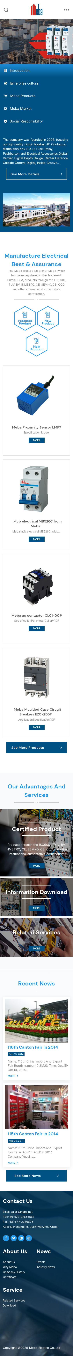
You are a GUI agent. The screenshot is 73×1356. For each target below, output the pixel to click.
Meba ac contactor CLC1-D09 (36, 615)
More (11, 1076)
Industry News (46, 1267)
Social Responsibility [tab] (26, 121)
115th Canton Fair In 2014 (33, 1133)
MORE (36, 440)
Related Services (14, 1300)
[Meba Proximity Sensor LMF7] (36, 394)
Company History (14, 1272)
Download (9, 1305)
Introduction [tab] (20, 71)
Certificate (10, 1277)
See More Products (27, 747)
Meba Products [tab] (22, 96)
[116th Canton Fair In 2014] (36, 1011)
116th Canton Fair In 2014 (33, 1047)
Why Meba (10, 1267)
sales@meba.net (22, 1211)
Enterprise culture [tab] (24, 83)
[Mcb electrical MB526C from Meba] (36, 488)
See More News (27, 1175)
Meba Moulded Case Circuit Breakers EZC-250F (37, 712)
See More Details (25, 174)
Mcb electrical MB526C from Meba (37, 524)
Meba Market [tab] (21, 109)
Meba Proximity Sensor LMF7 (36, 427)
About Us (9, 1262)
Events (41, 1262)
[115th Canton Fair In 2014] (36, 1097)
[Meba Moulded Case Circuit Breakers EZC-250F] (36, 677)
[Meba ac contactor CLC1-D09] (36, 583)
